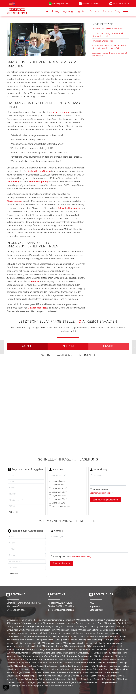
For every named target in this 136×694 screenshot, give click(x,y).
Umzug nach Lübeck (73, 643)
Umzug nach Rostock (53, 646)
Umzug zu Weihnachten (102, 41)
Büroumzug (30, 659)
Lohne (42, 669)
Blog (117, 11)
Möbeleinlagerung (38, 181)
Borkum (101, 662)
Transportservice (108, 682)
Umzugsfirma (69, 653)
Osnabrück (111, 676)
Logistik (79, 11)
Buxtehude (65, 666)
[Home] (47, 11)
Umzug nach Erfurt (15, 630)
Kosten (35, 656)
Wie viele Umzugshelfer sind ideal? (107, 29)
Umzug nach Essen (45, 640)
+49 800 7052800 (90, 3)
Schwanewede (46, 679)
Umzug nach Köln (33, 643)
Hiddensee (13, 669)
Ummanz (36, 672)
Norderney (86, 669)
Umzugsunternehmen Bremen (69, 623)
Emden (85, 666)
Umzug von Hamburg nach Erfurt (68, 636)
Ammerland (80, 662)
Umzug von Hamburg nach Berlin (33, 633)
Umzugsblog (12, 685)
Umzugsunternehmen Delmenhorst (58, 620)
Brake (27, 672)
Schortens (96, 659)
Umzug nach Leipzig (52, 643)
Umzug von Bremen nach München (102, 633)
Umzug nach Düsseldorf (111, 626)
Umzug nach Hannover (66, 640)
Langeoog (25, 669)
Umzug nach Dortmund (64, 626)
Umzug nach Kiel (14, 643)
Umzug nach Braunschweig (38, 626)
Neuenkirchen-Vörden (57, 669)
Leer (34, 669)
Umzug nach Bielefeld (115, 623)
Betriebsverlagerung (104, 656)
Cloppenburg (111, 672)
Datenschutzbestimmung (101, 493)
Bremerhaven (13, 636)
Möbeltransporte (119, 653)
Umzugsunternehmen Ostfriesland (91, 649)
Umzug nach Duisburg (87, 626)
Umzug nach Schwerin (75, 646)
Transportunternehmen (87, 682)
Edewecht (98, 679)
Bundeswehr (72, 659)
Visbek (32, 666)
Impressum (95, 606)
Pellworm (97, 669)
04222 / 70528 (64, 603)
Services (94, 11)
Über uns (107, 11)
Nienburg (74, 669)
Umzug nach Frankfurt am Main (40, 630)
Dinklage (123, 662)
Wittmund (121, 659)
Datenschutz (96, 610)
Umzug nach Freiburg (67, 630)
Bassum (84, 676)
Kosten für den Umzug (39, 171)
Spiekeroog (60, 679)
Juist (61, 662)
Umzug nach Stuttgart (98, 646)
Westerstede (49, 672)
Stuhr (93, 676)
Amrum (92, 662)
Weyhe (47, 676)
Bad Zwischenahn (118, 669)
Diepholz (57, 676)
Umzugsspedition (102, 653)
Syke (76, 676)
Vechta (10, 666)
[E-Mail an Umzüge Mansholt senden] (111, 3)
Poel (106, 669)
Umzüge (45, 656)
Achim (101, 676)
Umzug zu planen (60, 112)
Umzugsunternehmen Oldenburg (37, 623)
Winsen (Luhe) (48, 682)
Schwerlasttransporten (69, 208)
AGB (92, 603)
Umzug (55, 11)
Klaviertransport (15, 201)
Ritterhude (123, 679)
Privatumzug (13, 181)
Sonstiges (109, 346)
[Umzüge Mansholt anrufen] (80, 3)
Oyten (121, 676)
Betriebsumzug (69, 656)
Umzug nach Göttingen (90, 630)
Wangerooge (33, 682)
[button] (125, 11)
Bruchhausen (51, 666)
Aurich (40, 666)
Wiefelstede (62, 672)
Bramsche (112, 662)
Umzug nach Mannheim (97, 643)
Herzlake (125, 666)
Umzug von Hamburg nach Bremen (66, 633)
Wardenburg (28, 676)
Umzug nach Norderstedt (29, 646)
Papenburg (76, 672)
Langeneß (84, 659)
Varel (112, 659)
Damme (76, 666)
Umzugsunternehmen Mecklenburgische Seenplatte (36, 653)
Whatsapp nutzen (60, 3)
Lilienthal (68, 676)
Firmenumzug (122, 656)
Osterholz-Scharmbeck (26, 679)
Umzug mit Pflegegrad (31, 685)
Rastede (10, 672)
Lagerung (67, 11)
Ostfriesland (85, 679)
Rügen (19, 672)
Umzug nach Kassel (113, 640)
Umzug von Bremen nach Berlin (58, 685)
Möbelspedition (14, 656)
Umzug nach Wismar (25, 649)
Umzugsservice (85, 653)
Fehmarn (99, 672)
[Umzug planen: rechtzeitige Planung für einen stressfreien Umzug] (2, 347)
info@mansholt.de (121, 3)
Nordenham (20, 666)
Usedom (21, 682)
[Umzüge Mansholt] (22, 11)
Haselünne (114, 666)
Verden (10, 679)
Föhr (93, 666)
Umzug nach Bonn (15, 626)
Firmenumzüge (15, 659)
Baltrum (52, 662)
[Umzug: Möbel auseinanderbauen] (134, 347)
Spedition (55, 656)
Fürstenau (102, 666)
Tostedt (11, 682)
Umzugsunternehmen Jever (51, 659)
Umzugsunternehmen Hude (90, 620)
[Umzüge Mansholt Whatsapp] (50, 3)
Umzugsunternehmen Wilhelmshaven (55, 649)
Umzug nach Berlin (94, 623)
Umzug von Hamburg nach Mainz (101, 636)
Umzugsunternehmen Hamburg (36, 636)
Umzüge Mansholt (37, 308)
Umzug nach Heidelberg (90, 640)
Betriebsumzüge (85, 656)
